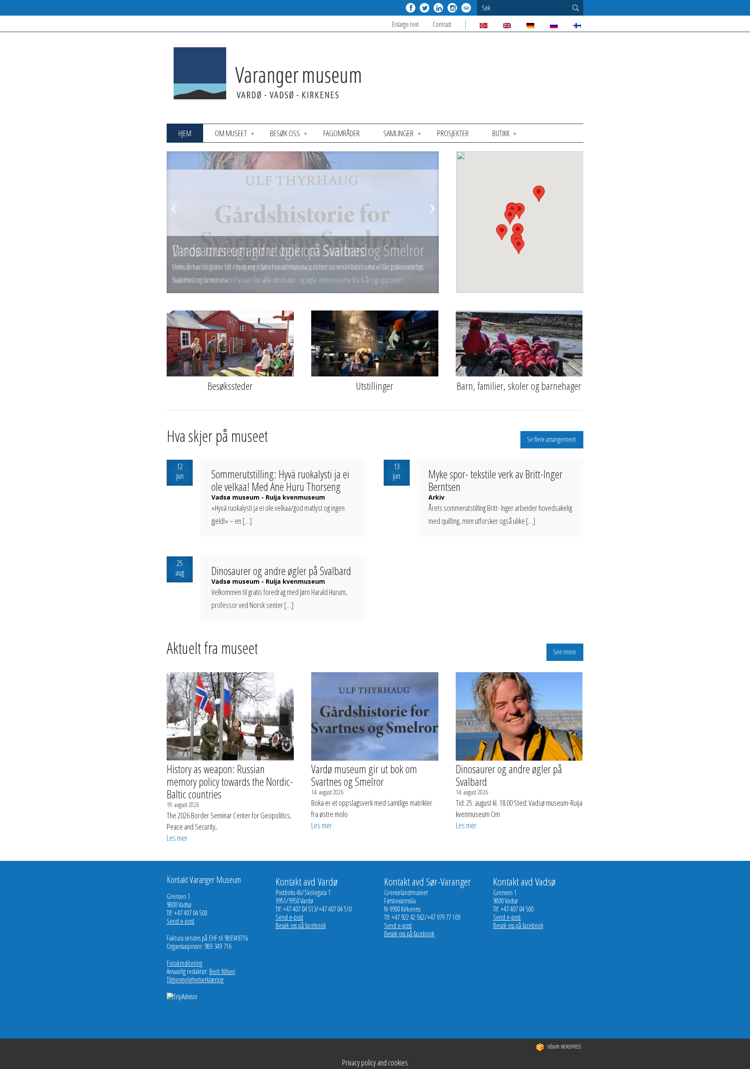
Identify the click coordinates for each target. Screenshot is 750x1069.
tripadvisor (466, 8)
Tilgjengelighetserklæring (195, 979)
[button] (501, 232)
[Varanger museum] (269, 102)
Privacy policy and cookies (375, 1062)
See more (564, 652)
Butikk (501, 133)
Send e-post (180, 921)
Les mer (177, 838)
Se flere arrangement (551, 439)
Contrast (442, 24)
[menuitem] (185, 133)
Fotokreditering (184, 963)
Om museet (231, 133)
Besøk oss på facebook (301, 925)
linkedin (438, 8)
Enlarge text (405, 24)
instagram (452, 8)
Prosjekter (453, 133)
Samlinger (398, 133)
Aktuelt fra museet (212, 649)
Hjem (184, 133)
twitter (424, 8)
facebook (410, 8)
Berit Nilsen (222, 971)
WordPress (564, 1046)
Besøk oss (285, 133)
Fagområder (341, 133)
